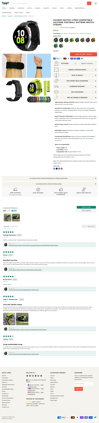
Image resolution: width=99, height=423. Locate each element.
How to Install (77, 75)
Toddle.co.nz (5, 407)
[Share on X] (57, 169)
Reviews (4, 387)
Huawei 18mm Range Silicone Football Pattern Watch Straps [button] (25, 270)
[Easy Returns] (38, 192)
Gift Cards (5, 378)
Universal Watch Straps (57, 396)
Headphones (6, 12)
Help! (28, 12)
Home (4, 16)
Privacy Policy (6, 400)
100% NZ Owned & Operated (77, 97)
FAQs (3, 391)
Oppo (62, 8)
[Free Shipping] (15, 192)
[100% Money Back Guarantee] (61, 192)
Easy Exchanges (77, 92)
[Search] (89, 3)
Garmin (12, 8)
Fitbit (4, 8)
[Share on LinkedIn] (59, 169)
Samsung (21, 8)
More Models (80, 8)
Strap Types (18, 12)
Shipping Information (8, 384)
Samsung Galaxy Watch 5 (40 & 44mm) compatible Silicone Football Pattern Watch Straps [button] (33, 245)
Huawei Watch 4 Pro (20, 16)
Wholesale (5, 396)
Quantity (55, 51)
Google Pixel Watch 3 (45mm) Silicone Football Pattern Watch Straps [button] (27, 329)
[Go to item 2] (16, 217)
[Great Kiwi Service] (83, 192)
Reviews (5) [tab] (7, 226)
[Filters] (84, 226)
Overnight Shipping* (77, 86)
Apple (29, 8)
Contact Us (5, 393)
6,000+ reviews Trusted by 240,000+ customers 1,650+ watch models (35, 403)
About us (4, 382)
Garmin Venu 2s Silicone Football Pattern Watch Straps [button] (24, 354)
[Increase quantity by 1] (67, 54)
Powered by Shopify (7, 418)
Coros (69, 8)
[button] (6, 245)
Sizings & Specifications (77, 69)
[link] (75, 27)
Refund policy (6, 402)
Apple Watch (54, 382)
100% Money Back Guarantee (77, 81)
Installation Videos (7, 380)
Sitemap (4, 405)
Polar (54, 8)
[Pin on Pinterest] (62, 169)
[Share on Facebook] (54, 169)
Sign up (79, 389)
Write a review (86, 207)
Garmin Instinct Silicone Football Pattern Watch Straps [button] (24, 289)
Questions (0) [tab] (14, 226)
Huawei (38, 8)
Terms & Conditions (7, 398)
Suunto (46, 8)
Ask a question (86, 210)
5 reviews (72, 27)
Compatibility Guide (8, 389)
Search (4, 375)
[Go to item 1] (7, 217)
